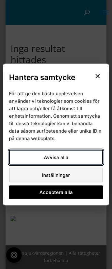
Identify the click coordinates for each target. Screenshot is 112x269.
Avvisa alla (56, 157)
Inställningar (56, 175)
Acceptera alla (56, 192)
